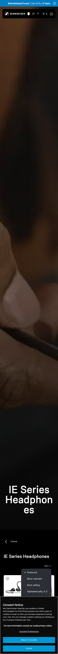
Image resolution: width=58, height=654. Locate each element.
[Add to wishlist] (7, 579)
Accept (29, 648)
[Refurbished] (16, 587)
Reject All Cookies (29, 640)
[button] (28, 13)
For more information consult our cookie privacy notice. (28, 626)
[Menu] (51, 14)
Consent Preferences (29, 632)
